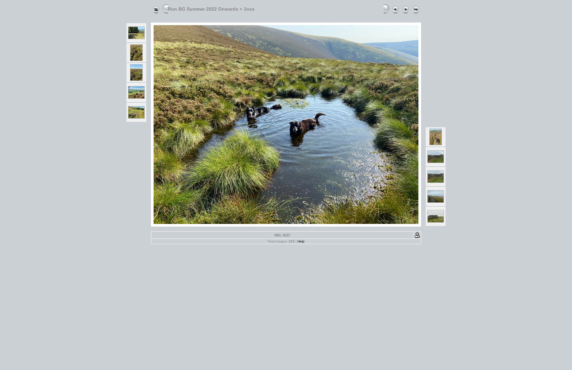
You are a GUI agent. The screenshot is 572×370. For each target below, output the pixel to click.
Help (301, 241)
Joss (249, 9)
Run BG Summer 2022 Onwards (203, 9)
